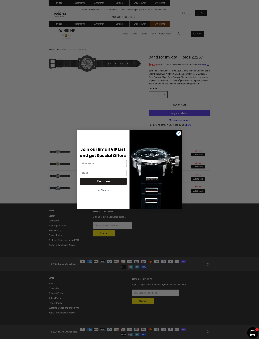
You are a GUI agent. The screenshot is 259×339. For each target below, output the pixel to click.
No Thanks (103, 190)
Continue (103, 181)
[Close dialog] (178, 133)
